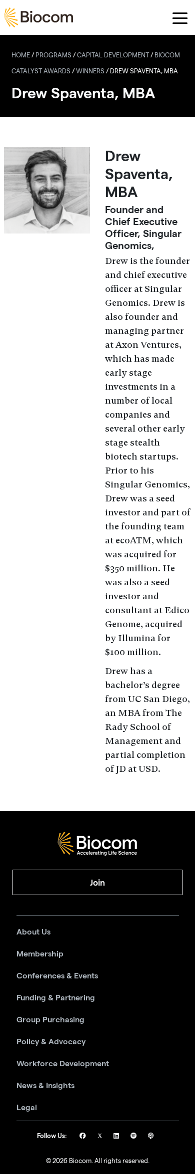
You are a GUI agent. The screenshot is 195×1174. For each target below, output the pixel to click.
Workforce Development (62, 1064)
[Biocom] (38, 17)
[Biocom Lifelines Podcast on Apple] (151, 1137)
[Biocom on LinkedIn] (117, 1137)
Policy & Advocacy (51, 1042)
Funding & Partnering (55, 998)
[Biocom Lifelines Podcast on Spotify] (134, 1137)
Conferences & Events (57, 976)
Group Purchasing (50, 1020)
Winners (90, 72)
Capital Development (113, 56)
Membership (40, 954)
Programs (54, 56)
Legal (26, 1108)
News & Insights (45, 1086)
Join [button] (97, 882)
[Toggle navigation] (180, 17)
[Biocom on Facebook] (84, 1137)
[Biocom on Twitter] (101, 1137)
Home (21, 56)
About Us (33, 932)
